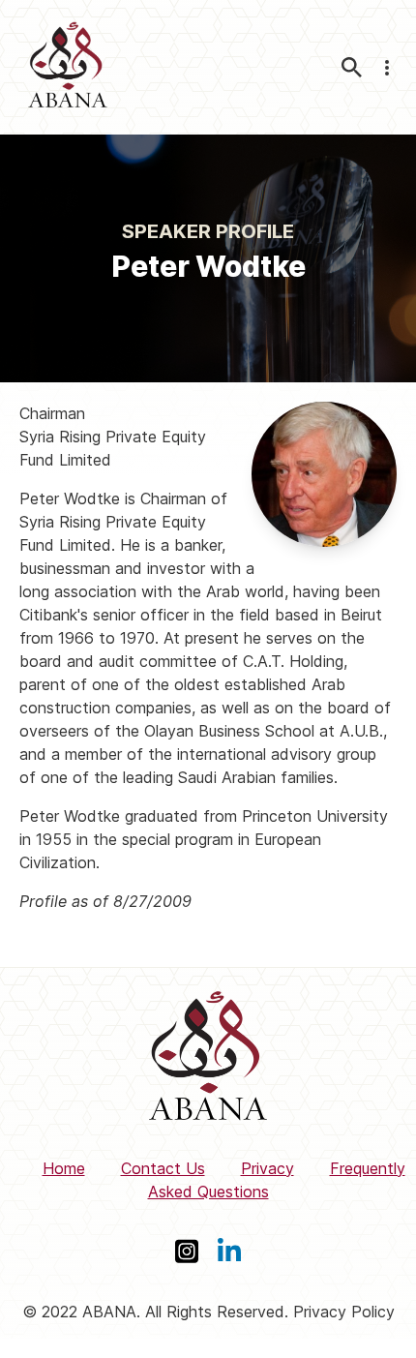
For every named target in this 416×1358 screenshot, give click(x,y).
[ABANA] (67, 67)
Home (64, 1168)
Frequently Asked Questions (276, 1180)
